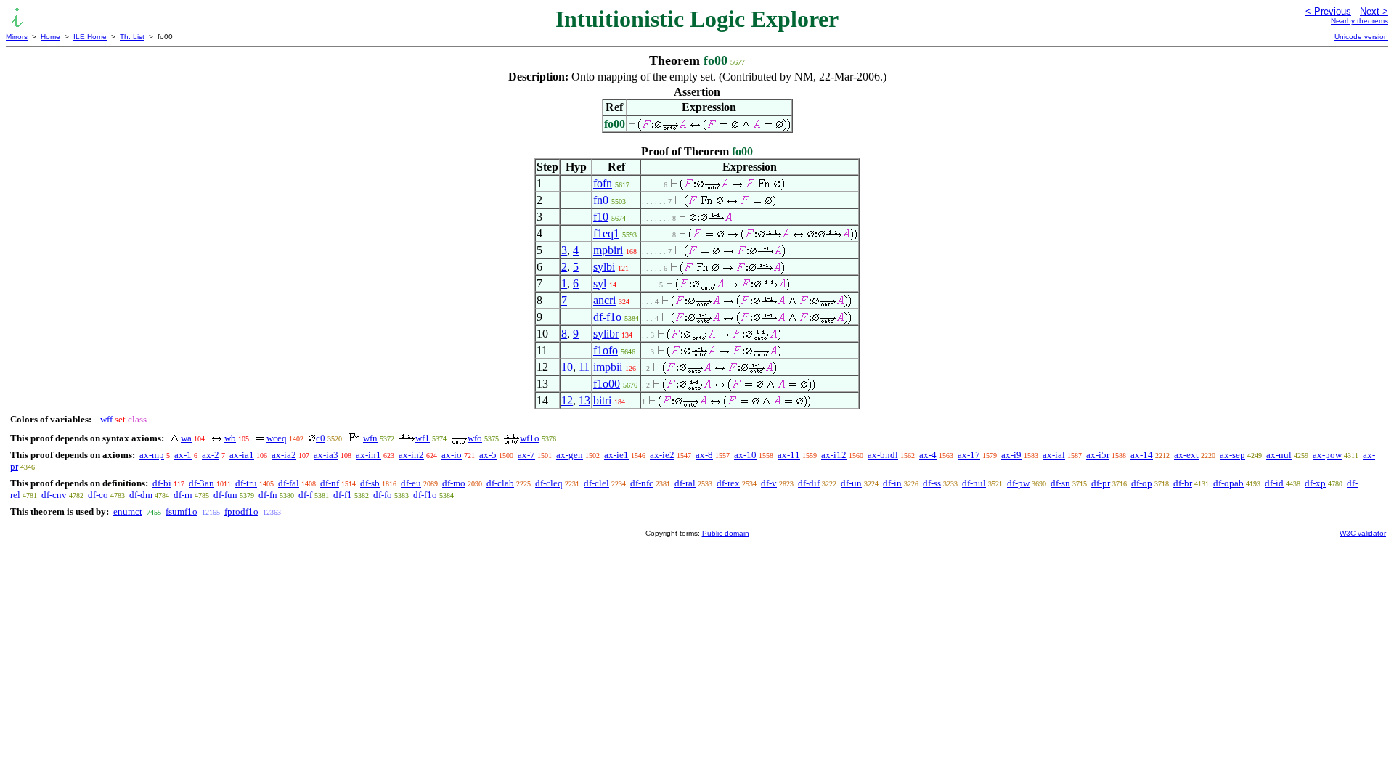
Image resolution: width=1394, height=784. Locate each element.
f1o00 (606, 383)
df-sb (370, 483)
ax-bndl (883, 454)
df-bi (161, 483)
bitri (602, 400)
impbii (607, 367)
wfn (370, 438)
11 (584, 367)
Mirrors (17, 37)
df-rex (728, 483)
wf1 (422, 438)
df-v (769, 483)
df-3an (201, 483)
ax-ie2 (662, 454)
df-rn (183, 494)
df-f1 (342, 494)
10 (567, 367)
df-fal (288, 483)
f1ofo (605, 350)
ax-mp (151, 454)
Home (50, 37)
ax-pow (1327, 454)
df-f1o (607, 317)
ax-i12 (834, 454)
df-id (1274, 483)
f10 (600, 217)
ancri (604, 300)
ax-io (451, 454)
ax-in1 (368, 454)
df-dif (809, 483)
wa (186, 438)
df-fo (382, 494)
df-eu (411, 483)
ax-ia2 (284, 454)
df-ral (685, 483)
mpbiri (608, 250)
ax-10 (745, 454)
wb (230, 438)
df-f (305, 494)
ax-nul (1279, 454)
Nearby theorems (1359, 21)
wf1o (529, 438)
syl (599, 283)
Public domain (725, 533)
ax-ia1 (241, 454)
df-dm (140, 494)
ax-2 (210, 454)
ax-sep (1232, 454)
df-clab (500, 483)
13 (584, 400)
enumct (127, 511)
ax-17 (969, 454)
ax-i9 (1011, 454)
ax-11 (789, 454)
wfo (475, 438)
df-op (1141, 483)
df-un (851, 483)
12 (567, 400)
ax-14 (1141, 454)
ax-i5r (1097, 454)
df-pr (1100, 483)
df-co (98, 494)
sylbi (604, 267)
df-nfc (641, 483)
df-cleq (549, 483)
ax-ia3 (326, 454)
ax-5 (488, 454)
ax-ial (1054, 454)
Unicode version (1361, 37)
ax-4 (928, 454)
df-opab (1228, 483)
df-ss (932, 483)
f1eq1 (606, 233)
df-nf (329, 483)
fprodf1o (241, 511)
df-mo (453, 483)
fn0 (600, 200)
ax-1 (183, 454)
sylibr (606, 333)
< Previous (1328, 11)
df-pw (1018, 483)
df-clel (596, 483)
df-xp (1315, 483)
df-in (892, 483)
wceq (276, 438)
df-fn (267, 494)
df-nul (974, 483)
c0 (320, 438)
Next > (1374, 11)
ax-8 (704, 454)
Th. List (132, 37)
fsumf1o (181, 511)
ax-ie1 (616, 454)
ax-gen (569, 454)
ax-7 (526, 454)
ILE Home (90, 37)
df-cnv (54, 494)
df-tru (246, 483)
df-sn (1060, 483)
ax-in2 (411, 454)
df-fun (225, 494)
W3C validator (1363, 533)
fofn (602, 183)
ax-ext (1186, 454)
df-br (1182, 483)
